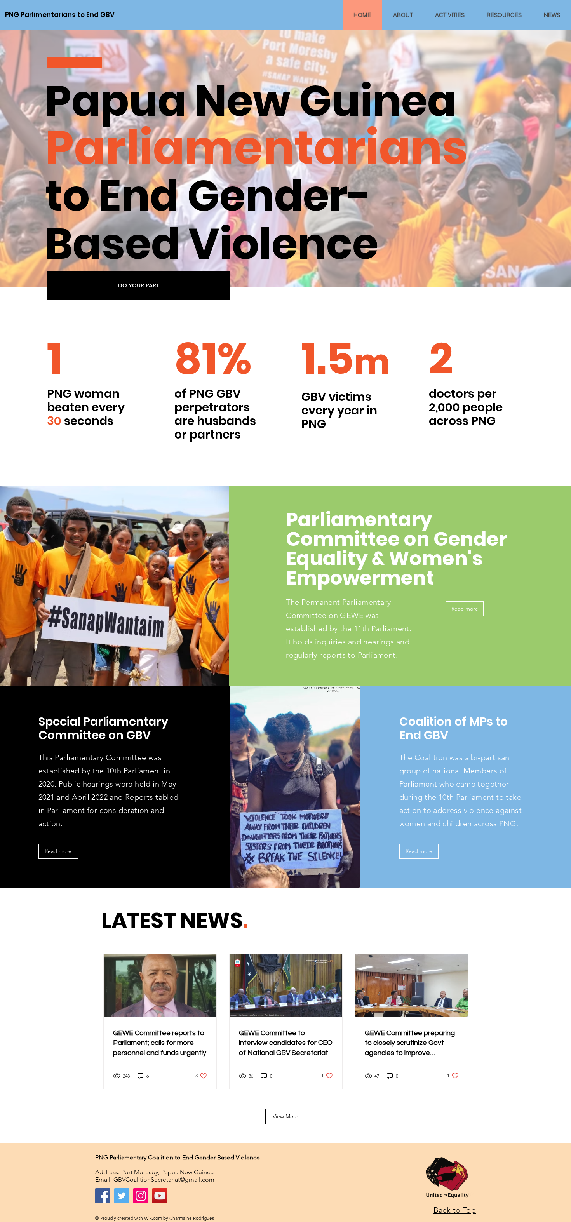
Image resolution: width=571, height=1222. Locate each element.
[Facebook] (102, 1195)
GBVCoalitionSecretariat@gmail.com (163, 1179)
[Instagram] (140, 1195)
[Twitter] (121, 1195)
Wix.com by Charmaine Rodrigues (179, 1218)
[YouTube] (159, 1195)
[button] (138, 286)
